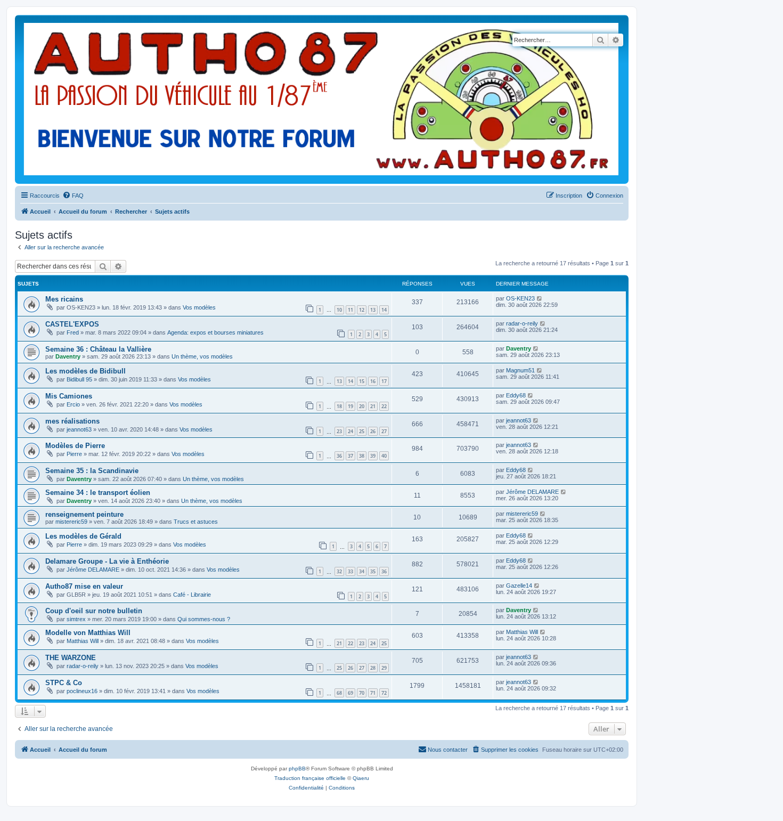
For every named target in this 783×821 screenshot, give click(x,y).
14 (384, 309)
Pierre (74, 454)
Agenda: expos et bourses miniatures (215, 332)
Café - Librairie (192, 594)
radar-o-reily (522, 323)
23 (339, 431)
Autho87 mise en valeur (84, 586)
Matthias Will (83, 641)
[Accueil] (321, 99)
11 (350, 309)
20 (361, 406)
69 (350, 692)
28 (373, 667)
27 (384, 431)
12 (361, 309)
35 (373, 571)
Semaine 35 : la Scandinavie (91, 471)
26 (373, 431)
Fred (73, 332)
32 (339, 571)
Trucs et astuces (196, 521)
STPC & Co (63, 683)
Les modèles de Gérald (83, 536)
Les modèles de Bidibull (85, 371)
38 (361, 455)
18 (339, 406)
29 (384, 667)
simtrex (76, 619)
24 (350, 431)
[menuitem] (73, 195)
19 (350, 406)
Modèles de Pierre (75, 446)
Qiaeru (361, 778)
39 (373, 455)
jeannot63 (79, 429)
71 (373, 692)
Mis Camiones (68, 396)
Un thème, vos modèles (202, 356)
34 (361, 571)
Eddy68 (516, 395)
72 (384, 692)
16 (373, 381)
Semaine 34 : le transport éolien (97, 493)
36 (339, 455)
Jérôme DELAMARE (532, 492)
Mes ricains (64, 299)
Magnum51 (520, 370)
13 (373, 309)
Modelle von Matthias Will (87, 633)
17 (384, 381)
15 (361, 381)
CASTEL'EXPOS (72, 324)
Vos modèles (199, 307)
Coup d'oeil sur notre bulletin (93, 611)
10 (339, 309)
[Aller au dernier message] (539, 298)
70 (361, 692)
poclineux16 (82, 691)
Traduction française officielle (310, 778)
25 (361, 431)
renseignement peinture (84, 514)
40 (384, 455)
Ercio (73, 404)
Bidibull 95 (79, 379)
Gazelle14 (519, 585)
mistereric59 (71, 521)
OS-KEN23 (520, 298)
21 (373, 406)
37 (350, 455)
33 (350, 571)
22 (384, 406)
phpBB (297, 768)
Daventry (67, 356)
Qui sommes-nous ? (203, 619)
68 (339, 692)
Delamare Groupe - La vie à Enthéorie (107, 561)
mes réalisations (72, 421)
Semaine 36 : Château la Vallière (98, 349)
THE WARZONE (70, 658)
